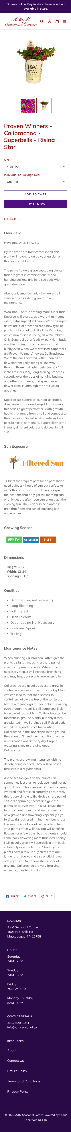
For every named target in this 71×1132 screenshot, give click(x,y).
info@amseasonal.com (23, 1027)
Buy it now (35, 204)
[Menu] (65, 21)
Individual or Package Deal (22, 175)
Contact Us (15, 1060)
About (11, 1050)
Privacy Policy (18, 1091)
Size (7, 160)
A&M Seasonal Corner (29, 1115)
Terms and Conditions (23, 1081)
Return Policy (17, 1071)
